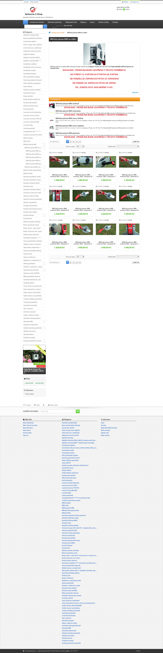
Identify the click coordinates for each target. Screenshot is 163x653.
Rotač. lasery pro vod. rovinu (32, 231)
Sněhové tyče (27, 254)
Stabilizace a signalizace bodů (33, 260)
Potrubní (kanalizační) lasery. (32, 209)
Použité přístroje (28, 215)
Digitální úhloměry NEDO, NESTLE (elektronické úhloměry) (34, 57)
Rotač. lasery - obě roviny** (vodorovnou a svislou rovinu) (34, 228)
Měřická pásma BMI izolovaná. (36, 151)
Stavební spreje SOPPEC (31, 273)
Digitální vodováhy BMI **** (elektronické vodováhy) (34, 61)
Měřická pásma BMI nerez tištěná (36, 157)
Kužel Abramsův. (28, 109)
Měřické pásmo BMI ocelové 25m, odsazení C (83, 209)
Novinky (103, 425)
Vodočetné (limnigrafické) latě (33, 318)
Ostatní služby (103, 22)
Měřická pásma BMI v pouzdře (34, 167)
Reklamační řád (71, 22)
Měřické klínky (28, 173)
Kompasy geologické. (30, 102)
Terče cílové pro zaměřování (32, 286)
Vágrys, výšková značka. (31, 315)
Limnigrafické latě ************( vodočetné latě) (34, 131)
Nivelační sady (28, 186)
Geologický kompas (29, 74)
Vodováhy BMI (28, 321)
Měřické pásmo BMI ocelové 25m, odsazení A (129, 175)
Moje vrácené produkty (30, 425)
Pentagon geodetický (30, 205)
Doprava (83, 22)
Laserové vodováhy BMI (31, 122)
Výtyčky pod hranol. (29, 331)
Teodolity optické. (29, 283)
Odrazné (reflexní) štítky (31, 196)
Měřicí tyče (26, 141)
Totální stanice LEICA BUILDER (33, 292)
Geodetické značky (29, 70)
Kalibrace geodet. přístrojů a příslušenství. (34, 90)
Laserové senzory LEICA (31, 115)
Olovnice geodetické (30, 202)
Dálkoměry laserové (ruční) (32, 51)
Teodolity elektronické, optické (33, 280)
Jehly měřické (27, 86)
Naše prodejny (29, 394)
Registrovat (135, 2)
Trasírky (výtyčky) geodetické (32, 299)
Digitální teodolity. (29, 54)
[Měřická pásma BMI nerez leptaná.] (52, 128)
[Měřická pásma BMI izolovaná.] (52, 113)
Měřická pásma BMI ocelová (35, 160)
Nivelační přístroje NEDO (31, 183)
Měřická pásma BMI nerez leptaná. (36, 154)
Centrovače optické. (29, 41)
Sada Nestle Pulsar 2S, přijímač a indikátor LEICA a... (34, 371)
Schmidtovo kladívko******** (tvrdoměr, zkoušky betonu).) (34, 238)
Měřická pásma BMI (29, 144)
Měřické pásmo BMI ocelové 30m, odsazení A (106, 209)
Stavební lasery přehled (31, 270)
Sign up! (25, 435)
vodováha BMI (29, 383)
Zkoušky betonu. (28, 334)
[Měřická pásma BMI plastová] (52, 135)
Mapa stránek (34, 2)
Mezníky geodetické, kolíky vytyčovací (34, 177)
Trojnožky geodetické (30, 302)
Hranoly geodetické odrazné (32, 80)
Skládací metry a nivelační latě (33, 244)
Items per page (70, 146)
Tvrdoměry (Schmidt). (30, 305)
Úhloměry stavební (29, 312)
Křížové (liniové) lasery (30, 106)
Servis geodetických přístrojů (32, 241)
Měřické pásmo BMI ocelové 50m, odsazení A (83, 243)
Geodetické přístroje (37, 22)
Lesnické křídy (28, 125)
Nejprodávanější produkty (109, 427)
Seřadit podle (111, 146)
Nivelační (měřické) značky (32, 180)
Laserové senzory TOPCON (32, 119)
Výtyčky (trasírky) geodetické (32, 328)
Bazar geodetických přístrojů (32, 38)
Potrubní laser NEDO (30, 212)
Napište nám (105, 433)
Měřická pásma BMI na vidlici (34, 148)
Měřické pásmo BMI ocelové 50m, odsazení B (106, 243)
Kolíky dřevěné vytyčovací (31, 99)
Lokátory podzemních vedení (32, 135)
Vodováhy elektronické (30, 325)
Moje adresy (27, 430)
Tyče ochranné (28, 309)
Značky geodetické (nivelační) (33, 341)
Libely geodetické (29, 128)
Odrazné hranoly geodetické (32, 199)
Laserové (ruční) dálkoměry (32, 112)
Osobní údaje (27, 433)
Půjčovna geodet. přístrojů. (32, 222)
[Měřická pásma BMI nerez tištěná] (52, 120)
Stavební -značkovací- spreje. (32, 267)
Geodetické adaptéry (30, 64)
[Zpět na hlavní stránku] (50, 33)
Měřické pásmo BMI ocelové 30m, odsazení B (129, 209)
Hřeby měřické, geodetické (32, 83)
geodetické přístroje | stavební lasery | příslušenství (38, 17)
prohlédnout (56, 152)
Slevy (102, 422)
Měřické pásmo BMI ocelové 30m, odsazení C (59, 243)
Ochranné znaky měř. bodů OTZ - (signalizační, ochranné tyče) (34, 193)
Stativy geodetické (29, 263)
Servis (92, 22)
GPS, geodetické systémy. (31, 77)
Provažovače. (27, 218)
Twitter (38, 405)
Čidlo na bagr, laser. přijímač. (32, 45)
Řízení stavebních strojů (31, 225)
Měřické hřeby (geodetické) (32, 170)
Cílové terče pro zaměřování (32, 48)
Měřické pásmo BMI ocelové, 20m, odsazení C (106, 175)
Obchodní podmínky (55, 22)
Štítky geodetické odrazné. (31, 276)
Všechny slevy (41, 349)
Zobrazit (135, 92)
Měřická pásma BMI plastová (35, 164)
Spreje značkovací (29, 257)
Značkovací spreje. (29, 337)
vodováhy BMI (39, 383)
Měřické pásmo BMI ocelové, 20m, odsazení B (82, 175)
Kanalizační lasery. (29, 93)
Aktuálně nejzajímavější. (31, 35)
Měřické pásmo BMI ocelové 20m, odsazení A (59, 175)
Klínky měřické (28, 96)
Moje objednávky (28, 422)
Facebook (28, 405)
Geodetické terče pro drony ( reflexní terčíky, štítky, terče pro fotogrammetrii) (34, 67)
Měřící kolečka (28, 138)
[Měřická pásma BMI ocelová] (52, 105)
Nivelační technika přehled (32, 189)
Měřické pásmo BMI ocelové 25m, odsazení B (59, 209)
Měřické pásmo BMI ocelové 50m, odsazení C (129, 243)
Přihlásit (126, 2)
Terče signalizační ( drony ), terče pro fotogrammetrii (34, 289)
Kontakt (26, 2)
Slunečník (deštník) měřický (32, 251)
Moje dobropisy (28, 427)
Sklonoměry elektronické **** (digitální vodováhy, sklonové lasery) (34, 247)
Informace (29, 390)
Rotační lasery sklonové (31, 234)
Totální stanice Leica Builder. (32, 296)
